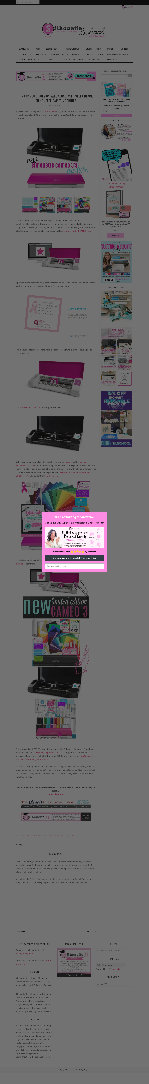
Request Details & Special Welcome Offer (74, 558)
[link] (74, 537)
